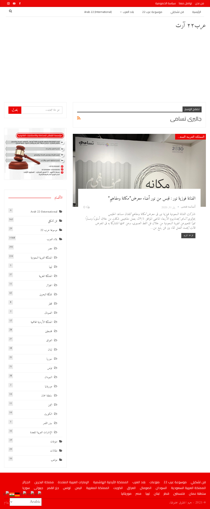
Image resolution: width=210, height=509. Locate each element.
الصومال (48, 312)
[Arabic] (38, 494)
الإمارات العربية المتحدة (41, 432)
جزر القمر (47, 423)
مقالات (53, 450)
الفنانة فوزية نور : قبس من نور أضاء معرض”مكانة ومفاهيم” (151, 198)
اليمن (50, 404)
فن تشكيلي (177, 12)
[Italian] (6, 494)
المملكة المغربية (45, 276)
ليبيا (50, 267)
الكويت (48, 414)
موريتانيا (48, 386)
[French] (23, 494)
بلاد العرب (128, 12)
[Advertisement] (105, 65)
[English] (30, 494)
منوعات (53, 441)
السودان (48, 377)
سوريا (49, 358)
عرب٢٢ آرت (191, 25)
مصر (50, 248)
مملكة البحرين (45, 294)
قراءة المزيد (188, 235)
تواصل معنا (185, 3)
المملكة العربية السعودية (189, 137)
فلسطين (48, 331)
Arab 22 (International (44, 211)
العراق (49, 340)
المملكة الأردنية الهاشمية (41, 322)
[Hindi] (12, 494)
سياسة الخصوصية (165, 3)
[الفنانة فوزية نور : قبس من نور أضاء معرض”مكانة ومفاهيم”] (139, 170)
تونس (49, 368)
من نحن (199, 3)
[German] (17, 494)
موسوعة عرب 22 (152, 12)
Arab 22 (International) (98, 12)
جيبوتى (38, 488)
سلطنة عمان (46, 395)
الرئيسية (196, 12)
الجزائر (49, 285)
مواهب (54, 460)
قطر (50, 303)
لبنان (50, 349)
